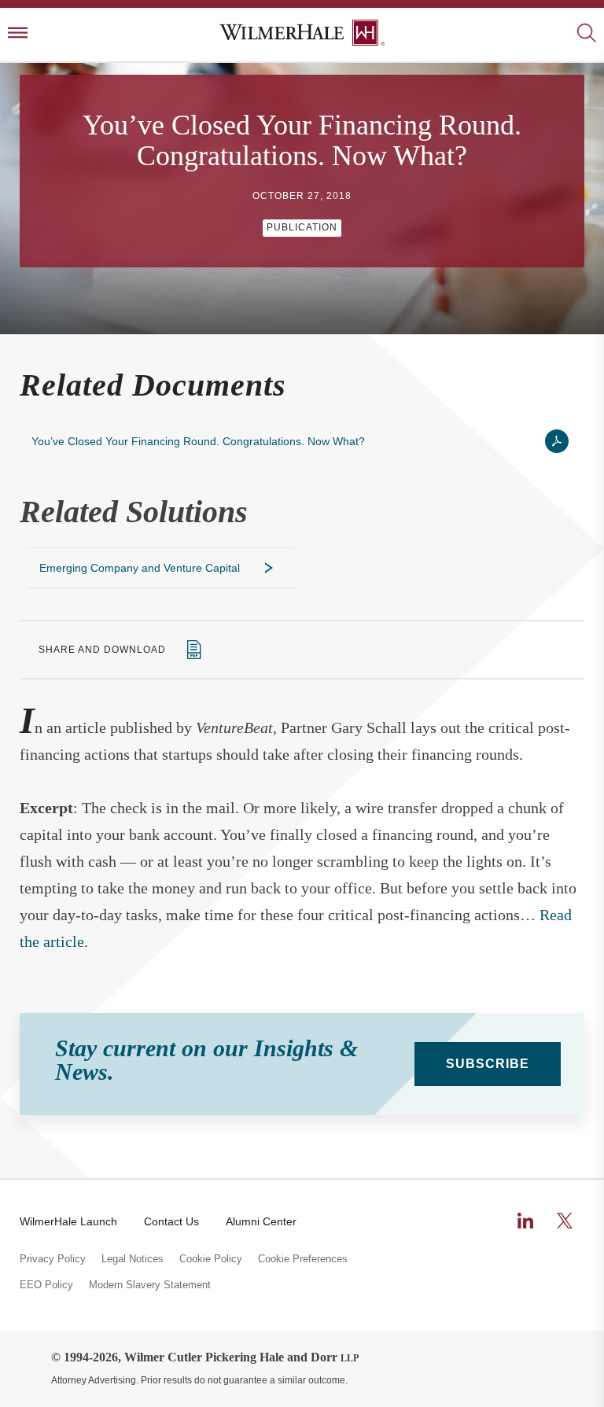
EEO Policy (46, 1285)
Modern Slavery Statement (150, 1285)
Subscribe (487, 1063)
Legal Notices (132, 1259)
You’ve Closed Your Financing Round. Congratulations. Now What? (198, 441)
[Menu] (17, 34)
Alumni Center (261, 1221)
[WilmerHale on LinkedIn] (525, 1220)
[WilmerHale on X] (565, 1220)
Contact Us (171, 1221)
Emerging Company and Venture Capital (139, 568)
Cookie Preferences (303, 1259)
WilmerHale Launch (68, 1221)
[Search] (586, 34)
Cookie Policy (210, 1259)
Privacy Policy (53, 1259)
